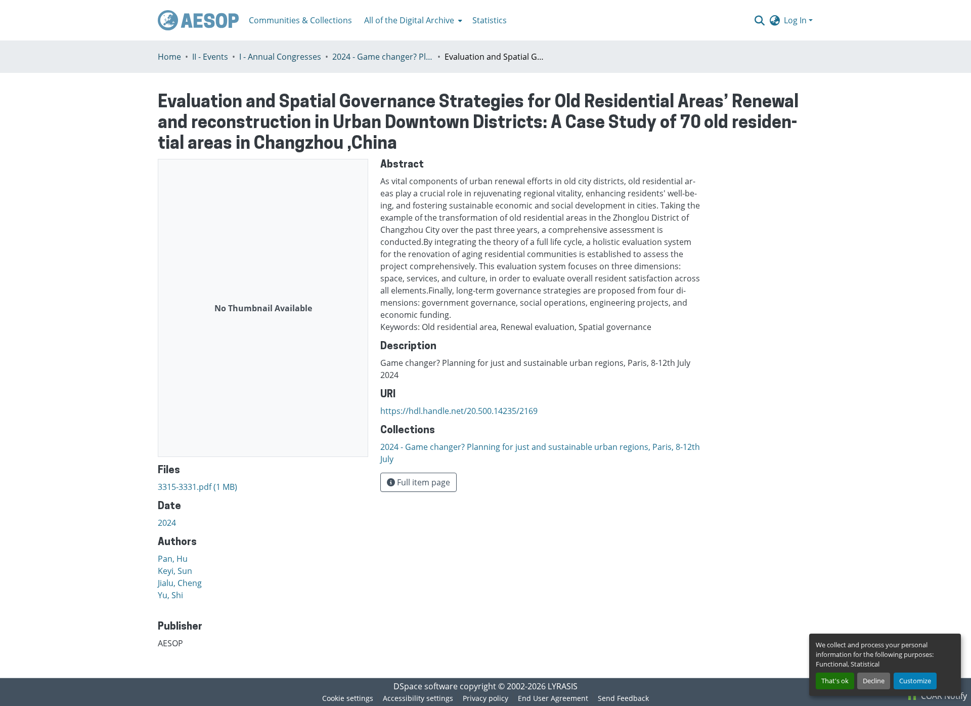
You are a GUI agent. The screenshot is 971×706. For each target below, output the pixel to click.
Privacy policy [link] (485, 698)
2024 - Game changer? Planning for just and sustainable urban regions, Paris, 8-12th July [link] (382, 56)
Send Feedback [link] (623, 698)
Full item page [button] (422, 482)
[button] (198, 20)
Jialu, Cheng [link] (180, 583)
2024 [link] (167, 522)
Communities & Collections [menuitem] (300, 20)
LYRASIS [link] (563, 686)
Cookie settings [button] (347, 698)
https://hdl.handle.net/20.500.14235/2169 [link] (459, 411)
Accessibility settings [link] (418, 698)
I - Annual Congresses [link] (280, 56)
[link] (263, 487)
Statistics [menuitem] (489, 20)
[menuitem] (412, 20)
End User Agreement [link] (553, 698)
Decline (874, 680)
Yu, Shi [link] (170, 595)
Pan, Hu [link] (173, 558)
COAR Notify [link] (943, 695)
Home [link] (169, 56)
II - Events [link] (210, 56)
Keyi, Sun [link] (175, 570)
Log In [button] (796, 20)
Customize (915, 680)
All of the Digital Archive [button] (409, 20)
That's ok (835, 680)
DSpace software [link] (425, 686)
